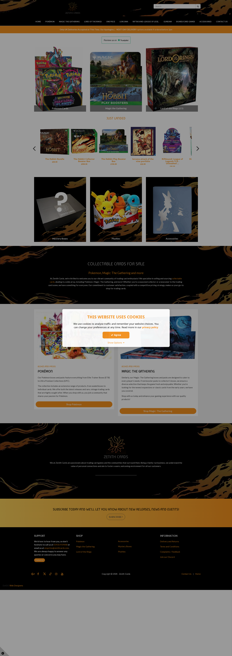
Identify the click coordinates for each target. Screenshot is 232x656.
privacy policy (150, 327)
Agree (117, 335)
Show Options (115, 342)
